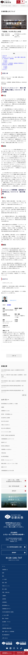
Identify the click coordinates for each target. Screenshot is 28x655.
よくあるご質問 (5, 615)
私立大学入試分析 (5, 421)
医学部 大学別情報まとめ (6, 414)
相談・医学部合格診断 (14, 486)
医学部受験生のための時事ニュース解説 (9, 403)
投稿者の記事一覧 (13, 300)
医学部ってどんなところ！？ (7, 460)
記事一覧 (14, 355)
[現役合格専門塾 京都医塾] (7, 643)
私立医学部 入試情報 (5, 417)
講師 (3, 572)
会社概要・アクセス (6, 621)
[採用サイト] (14, 501)
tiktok (21, 648)
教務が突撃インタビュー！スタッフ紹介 (9, 463)
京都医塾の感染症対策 (6, 628)
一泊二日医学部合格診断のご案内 (14, 547)
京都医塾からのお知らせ (6, 449)
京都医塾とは (5, 569)
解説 (5, 61)
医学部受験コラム (6, 605)
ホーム (3, 566)
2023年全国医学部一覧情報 (7, 611)
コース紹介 (4, 579)
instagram (14, 648)
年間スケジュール (6, 585)
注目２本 (4, 55)
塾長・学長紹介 (5, 618)
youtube (7, 648)
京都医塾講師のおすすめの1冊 (7, 470)
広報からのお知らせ (5, 424)
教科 (3, 576)
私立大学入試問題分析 (5, 428)
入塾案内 (4, 595)
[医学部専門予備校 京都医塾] (6, 2)
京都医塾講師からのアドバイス (7, 438)
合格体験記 (4, 602)
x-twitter (17, 648)
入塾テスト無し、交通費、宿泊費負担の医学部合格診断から (14, 480)
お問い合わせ (5, 638)
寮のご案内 (4, 589)
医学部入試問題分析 (5, 445)
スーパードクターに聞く (6, 431)
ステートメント (5, 625)
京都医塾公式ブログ (15, 5)
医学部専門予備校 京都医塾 (6, 5)
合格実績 (4, 598)
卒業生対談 (3, 452)
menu (26, 2)
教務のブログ (4, 467)
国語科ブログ (17, 36)
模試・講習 (4, 582)
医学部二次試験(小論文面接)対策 (8, 435)
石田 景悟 (9, 304)
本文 (5, 60)
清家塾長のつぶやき (5, 410)
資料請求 (14, 490)
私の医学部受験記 (5, 456)
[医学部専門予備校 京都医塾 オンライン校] (21, 643)
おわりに (4, 69)
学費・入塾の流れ (6, 592)
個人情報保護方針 (6, 634)
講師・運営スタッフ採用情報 (8, 631)
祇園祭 (2, 407)
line (10, 648)
